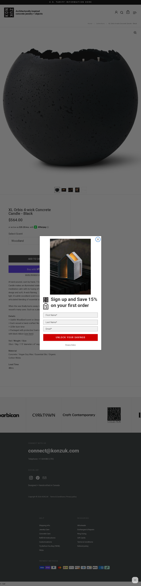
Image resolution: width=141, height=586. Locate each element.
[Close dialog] (98, 239)
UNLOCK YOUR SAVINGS (70, 337)
